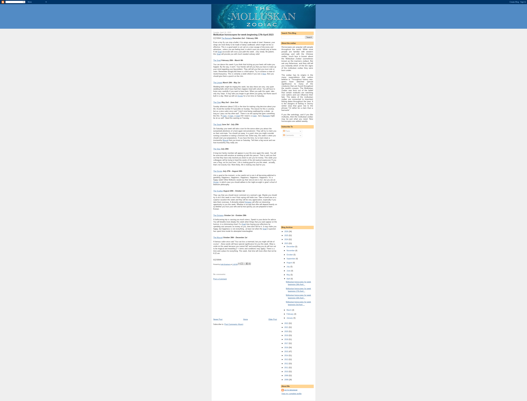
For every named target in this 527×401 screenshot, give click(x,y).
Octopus (248, 202)
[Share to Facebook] (247, 263)
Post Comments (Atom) (233, 324)
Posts (287, 131)
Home (245, 319)
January (290, 318)
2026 (286, 231)
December (291, 247)
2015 (286, 351)
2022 (286, 323)
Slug (264, 74)
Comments (289, 135)
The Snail (217, 60)
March (289, 310)
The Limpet (217, 83)
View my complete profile (291, 394)
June (289, 271)
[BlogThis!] (241, 263)
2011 (286, 368)
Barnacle (266, 116)
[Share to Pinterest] (249, 263)
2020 (286, 331)
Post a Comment (220, 279)
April (289, 279)
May (289, 275)
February (290, 314)
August (290, 263)
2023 (286, 243)
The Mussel (218, 237)
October (290, 255)
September (291, 259)
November (291, 251)
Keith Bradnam (290, 390)
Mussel (225, 140)
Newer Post (217, 319)
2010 (286, 372)
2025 (286, 235)
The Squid (217, 124)
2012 (286, 364)
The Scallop (218, 191)
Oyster (240, 96)
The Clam (217, 102)
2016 (286, 347)
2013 (286, 359)
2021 (286, 327)
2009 (286, 375)
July (288, 267)
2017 (286, 343)
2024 (286, 239)
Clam (224, 116)
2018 (286, 339)
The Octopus (218, 215)
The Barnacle (226, 38)
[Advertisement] (233, 299)
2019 (286, 335)
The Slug (216, 149)
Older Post (272, 319)
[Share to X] (244, 263)
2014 (286, 355)
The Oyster (217, 171)
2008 (286, 380)
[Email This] (239, 263)
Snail (220, 52)
